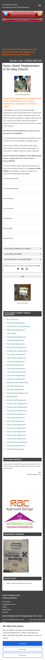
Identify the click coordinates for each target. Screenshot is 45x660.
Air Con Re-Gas (12, 319)
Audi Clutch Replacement (15, 323)
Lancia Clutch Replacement (16, 372)
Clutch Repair (11, 333)
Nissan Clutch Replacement (16, 400)
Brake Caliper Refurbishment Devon (19, 583)
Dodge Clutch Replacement (16, 337)
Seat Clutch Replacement (15, 421)
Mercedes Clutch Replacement (17, 382)
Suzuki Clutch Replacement (16, 435)
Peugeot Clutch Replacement (17, 407)
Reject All (22, 655)
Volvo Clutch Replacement (16, 446)
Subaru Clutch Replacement (16, 432)
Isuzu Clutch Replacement (16, 354)
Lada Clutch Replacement (16, 368)
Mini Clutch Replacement (15, 389)
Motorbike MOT (12, 396)
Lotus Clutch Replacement (16, 379)
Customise (22, 649)
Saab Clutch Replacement (16, 417)
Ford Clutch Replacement (16, 344)
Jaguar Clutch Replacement (16, 358)
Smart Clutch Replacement (16, 428)
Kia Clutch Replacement (15, 365)
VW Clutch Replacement (15, 449)
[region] (22, 641)
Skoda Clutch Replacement (16, 424)
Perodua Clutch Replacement (17, 403)
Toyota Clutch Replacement (16, 439)
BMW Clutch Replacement (16, 330)
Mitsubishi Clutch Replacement (17, 393)
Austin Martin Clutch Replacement (18, 326)
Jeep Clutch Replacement (16, 361)
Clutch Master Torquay (10, 4)
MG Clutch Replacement (15, 386)
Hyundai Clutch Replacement (17, 351)
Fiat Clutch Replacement (15, 340)
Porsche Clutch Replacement (17, 410)
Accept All (22, 643)
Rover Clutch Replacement (16, 414)
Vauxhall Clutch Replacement (17, 442)
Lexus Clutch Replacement (16, 375)
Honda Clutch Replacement (16, 347)
